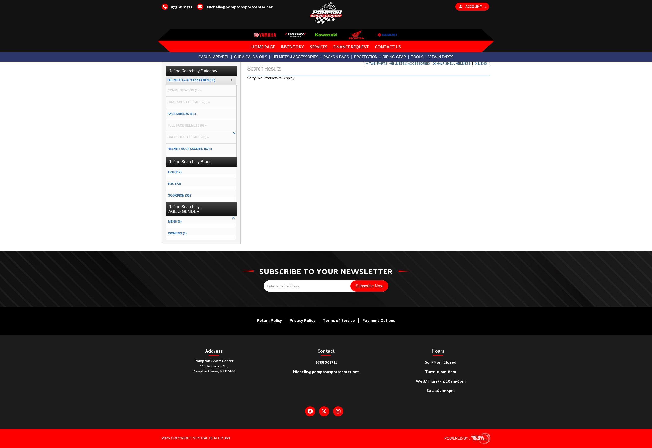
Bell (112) (175, 172)
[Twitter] (324, 411)
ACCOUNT (473, 6)
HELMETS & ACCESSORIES (295, 57)
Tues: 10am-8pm (440, 371)
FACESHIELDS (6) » (181, 114)
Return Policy (269, 320)
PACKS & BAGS (336, 57)
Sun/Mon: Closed (440, 362)
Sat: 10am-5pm (441, 390)
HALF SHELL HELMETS (454, 63)
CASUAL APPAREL (214, 57)
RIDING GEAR (394, 57)
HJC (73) (174, 184)
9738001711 (326, 362)
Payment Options (378, 320)
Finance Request (351, 47)
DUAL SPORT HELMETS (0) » (188, 102)
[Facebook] (310, 411)
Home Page (263, 47)
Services (318, 47)
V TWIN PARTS (440, 57)
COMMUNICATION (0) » (183, 90)
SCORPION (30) (179, 195)
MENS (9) (175, 221)
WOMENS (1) (177, 233)
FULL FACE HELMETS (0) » (186, 125)
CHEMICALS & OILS (250, 57)
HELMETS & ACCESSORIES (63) (191, 80)
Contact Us (388, 47)
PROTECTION (365, 57)
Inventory (292, 47)
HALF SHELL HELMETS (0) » (187, 137)
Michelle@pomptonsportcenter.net (326, 371)
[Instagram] (338, 411)
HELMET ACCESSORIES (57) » (189, 149)
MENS (483, 63)
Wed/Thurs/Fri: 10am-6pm (441, 381)
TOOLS (417, 57)
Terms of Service (339, 320)
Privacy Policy (302, 320)
